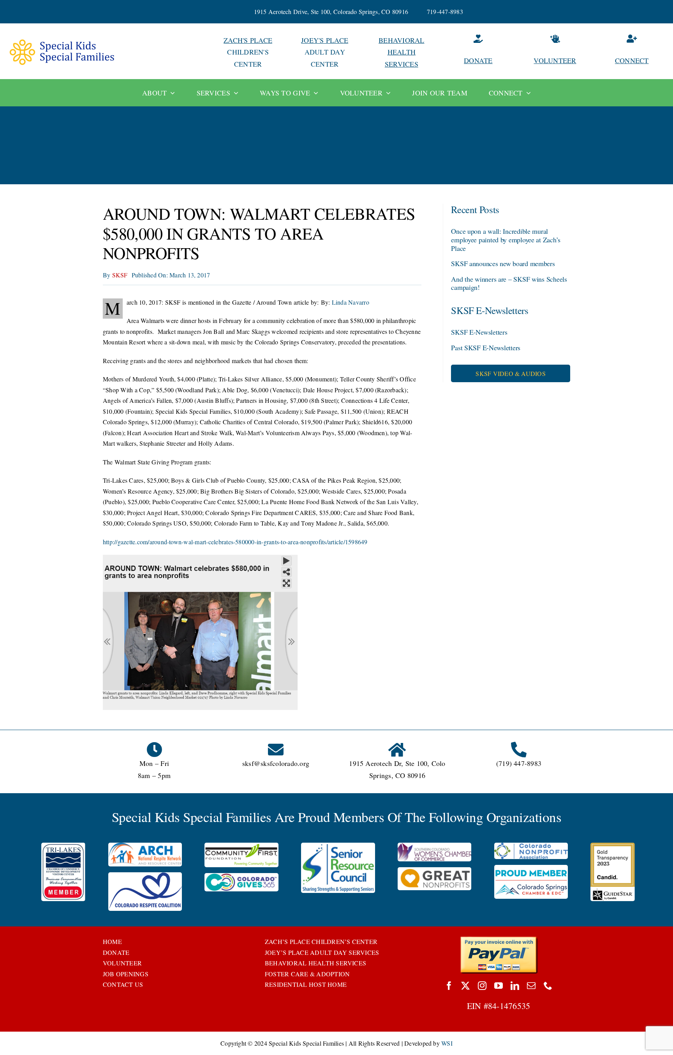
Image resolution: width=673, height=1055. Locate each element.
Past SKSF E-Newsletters (485, 347)
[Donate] (478, 52)
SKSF (120, 275)
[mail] (531, 985)
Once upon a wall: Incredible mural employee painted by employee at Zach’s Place (505, 239)
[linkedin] (515, 985)
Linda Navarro (350, 302)
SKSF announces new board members (503, 263)
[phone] (548, 985)
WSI (447, 1043)
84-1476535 (509, 1005)
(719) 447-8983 (518, 763)
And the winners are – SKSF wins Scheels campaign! (509, 283)
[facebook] (449, 985)
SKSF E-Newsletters (479, 332)
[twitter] (465, 985)
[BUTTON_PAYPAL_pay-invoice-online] (499, 939)
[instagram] (482, 985)
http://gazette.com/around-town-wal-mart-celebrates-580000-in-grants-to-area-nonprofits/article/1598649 (235, 542)
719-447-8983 (445, 11)
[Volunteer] (555, 52)
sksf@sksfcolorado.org (275, 763)
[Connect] (631, 52)
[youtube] (498, 985)
